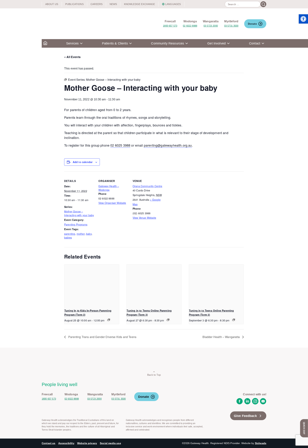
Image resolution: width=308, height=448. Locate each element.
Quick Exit (304, 428)
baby (89, 234)
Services (72, 43)
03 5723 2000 (211, 25)
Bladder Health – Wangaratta (221, 337)
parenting (69, 234)
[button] (303, 19)
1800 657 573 (170, 25)
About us (51, 4)
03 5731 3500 (231, 25)
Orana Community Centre (147, 186)
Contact (254, 43)
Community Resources (167, 43)
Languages (173, 4)
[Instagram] (255, 403)
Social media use (110, 443)
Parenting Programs (75, 224)
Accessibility (66, 443)
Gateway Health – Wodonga (108, 188)
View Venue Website (144, 217)
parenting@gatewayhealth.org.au (168, 145)
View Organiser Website (112, 203)
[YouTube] (263, 403)
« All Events (72, 57)
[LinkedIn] (247, 403)
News (113, 4)
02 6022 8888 (190, 25)
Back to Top (154, 374)
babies (68, 237)
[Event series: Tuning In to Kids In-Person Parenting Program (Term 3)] (108, 320)
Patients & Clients (115, 43)
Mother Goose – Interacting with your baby (79, 213)
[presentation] (91, 285)
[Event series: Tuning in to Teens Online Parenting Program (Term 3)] (168, 320)
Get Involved (216, 43)
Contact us (48, 443)
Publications (74, 4)
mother (81, 234)
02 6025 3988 (120, 145)
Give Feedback (245, 416)
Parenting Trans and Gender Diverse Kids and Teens (102, 337)
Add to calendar (83, 162)
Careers (96, 4)
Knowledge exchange (139, 4)
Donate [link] (252, 23)
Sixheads (260, 443)
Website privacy (87, 443)
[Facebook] (239, 403)
